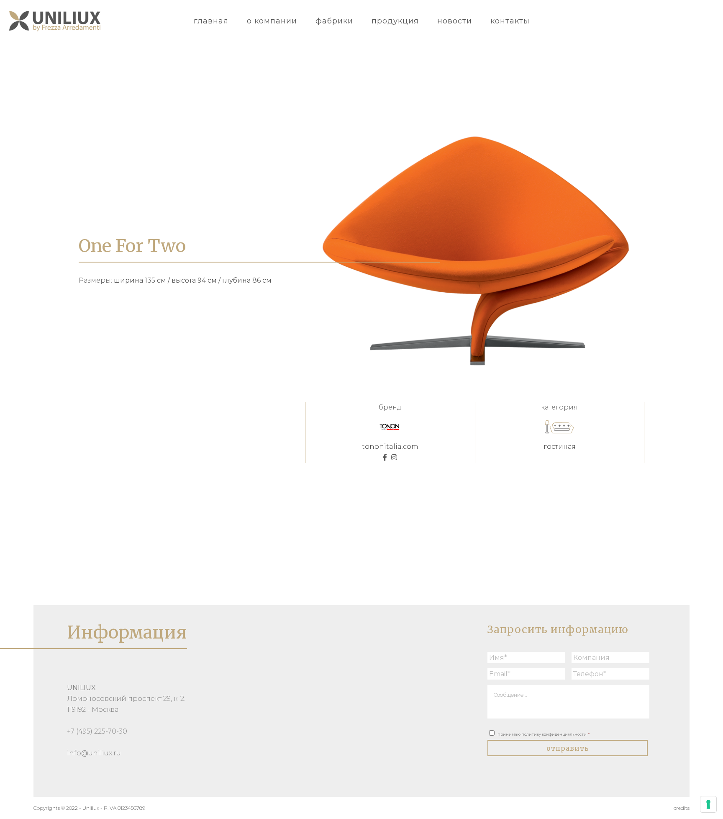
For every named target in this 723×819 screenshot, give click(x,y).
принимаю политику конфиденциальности (543, 734)
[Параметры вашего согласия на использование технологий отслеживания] (708, 804)
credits (682, 808)
